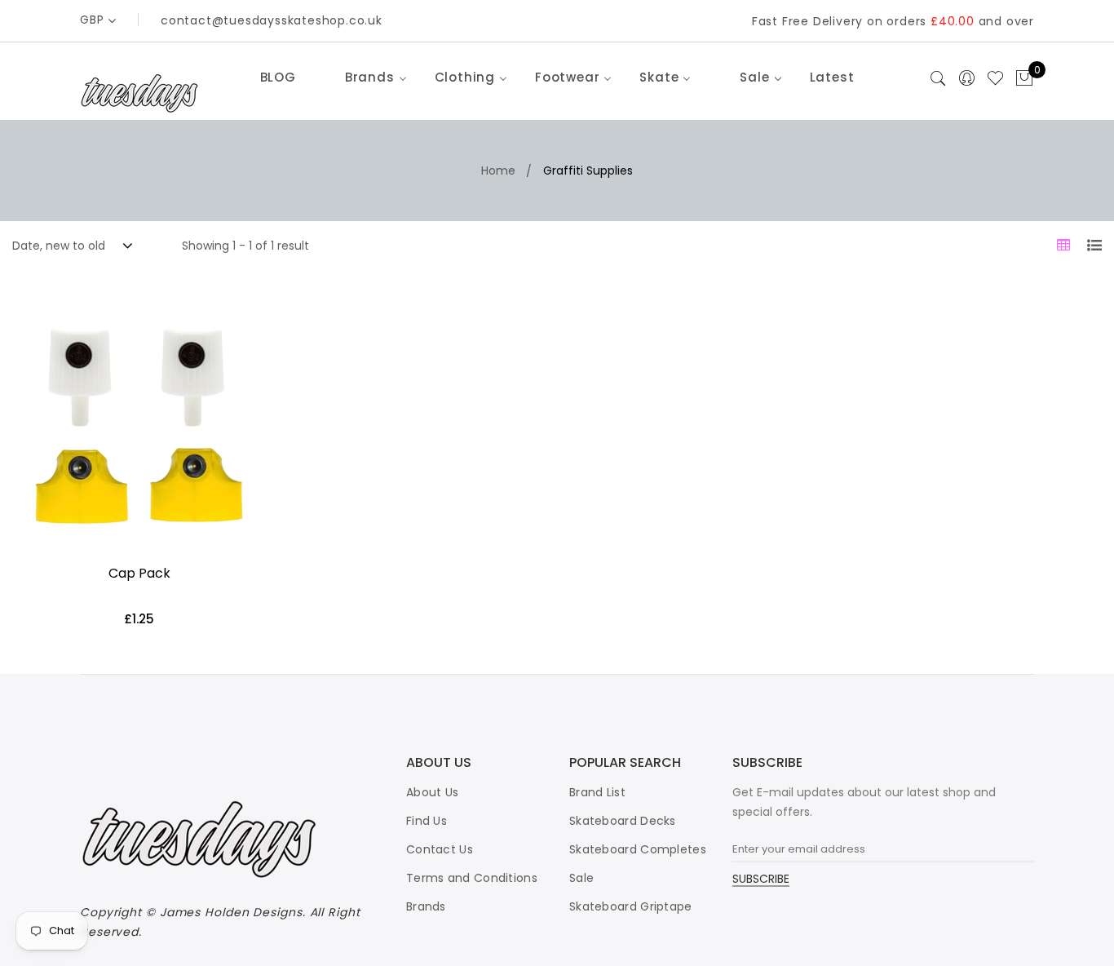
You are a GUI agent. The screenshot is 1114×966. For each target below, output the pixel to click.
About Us (432, 792)
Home (498, 170)
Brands (426, 906)
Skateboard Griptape (630, 906)
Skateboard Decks (622, 821)
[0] (1024, 79)
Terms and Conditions (471, 878)
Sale (581, 878)
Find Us (426, 821)
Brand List (597, 792)
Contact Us (439, 849)
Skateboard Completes (637, 849)
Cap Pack (139, 573)
